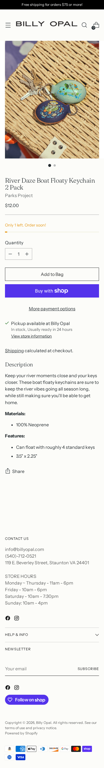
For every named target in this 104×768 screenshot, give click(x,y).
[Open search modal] (84, 25)
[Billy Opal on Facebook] (8, 619)
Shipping (14, 350)
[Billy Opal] (46, 25)
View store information (31, 336)
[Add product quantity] (27, 254)
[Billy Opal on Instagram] (17, 619)
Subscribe (88, 669)
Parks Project (19, 195)
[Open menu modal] (8, 25)
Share (18, 471)
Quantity (14, 242)
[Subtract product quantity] (10, 254)
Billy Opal (43, 723)
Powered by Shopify (21, 733)
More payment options (52, 308)
